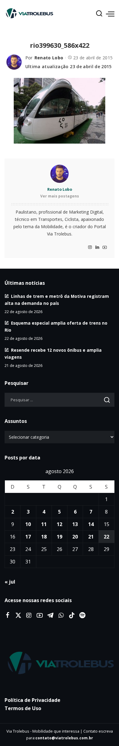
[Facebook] (8, 615)
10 (28, 524)
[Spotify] (82, 615)
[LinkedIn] (97, 247)
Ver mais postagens (59, 196)
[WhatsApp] (61, 615)
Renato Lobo (48, 58)
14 (91, 524)
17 (28, 536)
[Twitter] (18, 615)
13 (75, 524)
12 (59, 524)
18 (44, 536)
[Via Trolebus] (59, 663)
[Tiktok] (72, 615)
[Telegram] (50, 615)
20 (75, 536)
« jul (10, 581)
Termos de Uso (23, 708)
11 (44, 524)
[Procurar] (99, 13)
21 (91, 536)
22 (106, 536)
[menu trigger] (110, 13)
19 (59, 536)
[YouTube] (104, 247)
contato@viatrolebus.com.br (64, 738)
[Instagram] (90, 247)
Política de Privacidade (32, 700)
